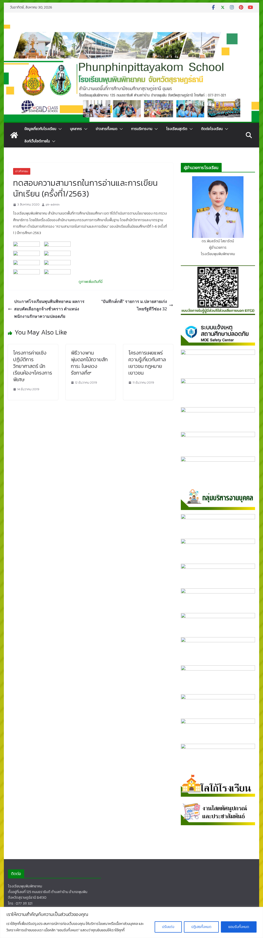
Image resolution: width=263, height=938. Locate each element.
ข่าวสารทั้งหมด (106, 129)
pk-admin (53, 204)
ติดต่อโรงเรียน (212, 129)
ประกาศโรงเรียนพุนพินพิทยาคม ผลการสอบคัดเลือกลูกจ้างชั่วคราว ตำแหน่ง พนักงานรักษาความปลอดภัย (49, 309)
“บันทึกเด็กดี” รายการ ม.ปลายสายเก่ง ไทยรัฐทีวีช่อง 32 (134, 305)
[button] (59, 129)
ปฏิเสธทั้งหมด (201, 927)
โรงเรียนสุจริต (176, 129)
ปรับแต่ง (168, 927)
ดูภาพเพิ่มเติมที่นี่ (90, 281)
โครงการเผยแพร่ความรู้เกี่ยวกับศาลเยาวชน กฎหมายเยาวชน (147, 363)
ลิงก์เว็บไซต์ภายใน (37, 141)
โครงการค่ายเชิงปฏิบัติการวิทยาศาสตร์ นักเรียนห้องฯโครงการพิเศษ (32, 366)
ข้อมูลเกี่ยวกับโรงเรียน (40, 129)
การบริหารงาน (141, 129)
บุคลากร (76, 129)
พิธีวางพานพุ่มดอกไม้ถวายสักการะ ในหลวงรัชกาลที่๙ (89, 363)
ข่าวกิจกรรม (21, 171)
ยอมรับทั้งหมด (238, 927)
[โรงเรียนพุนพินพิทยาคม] (14, 135)
